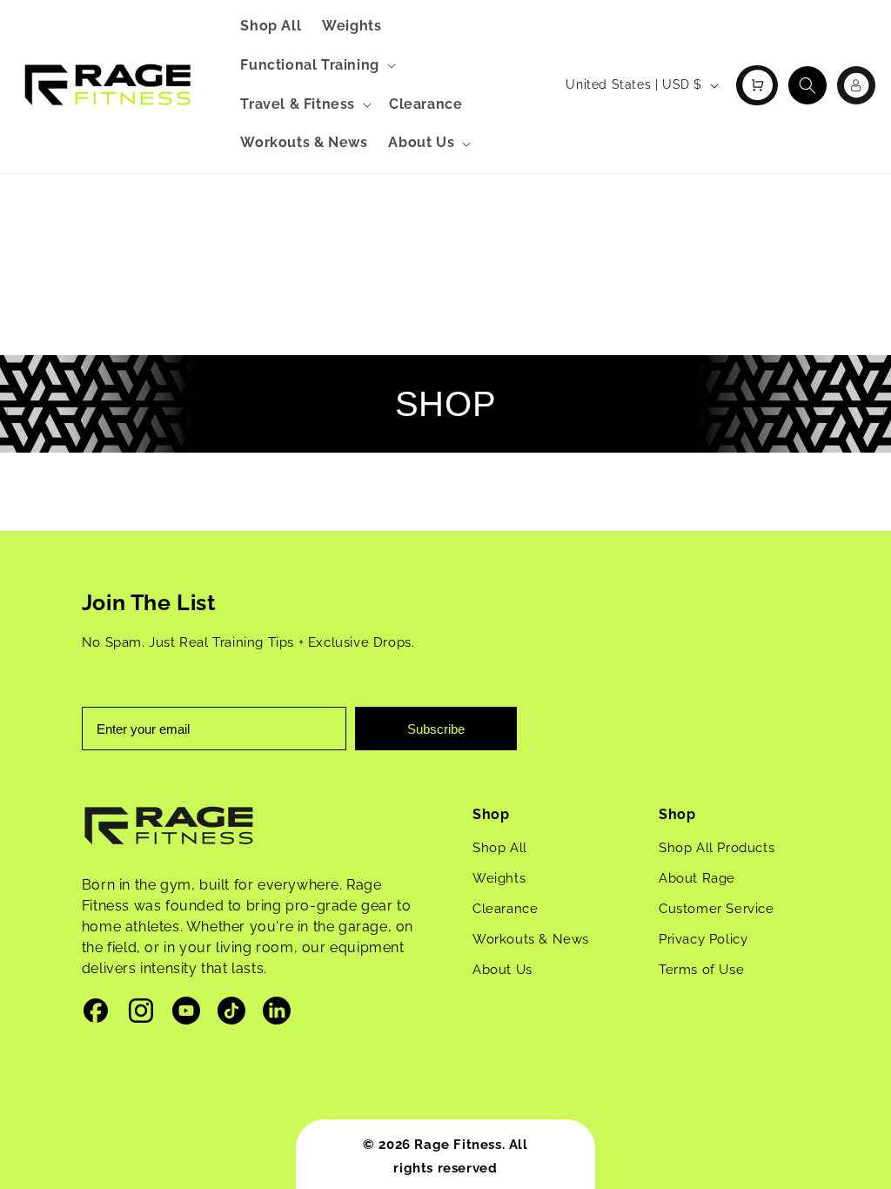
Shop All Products (716, 848)
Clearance (505, 909)
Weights (499, 878)
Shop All (499, 848)
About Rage (697, 878)
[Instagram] (141, 1014)
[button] (316, 65)
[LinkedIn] (277, 1014)
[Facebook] (96, 1014)
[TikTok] (231, 1014)
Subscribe (436, 729)
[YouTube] (186, 1014)
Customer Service (716, 909)
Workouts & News (530, 939)
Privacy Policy (703, 939)
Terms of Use (701, 969)
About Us (502, 969)
